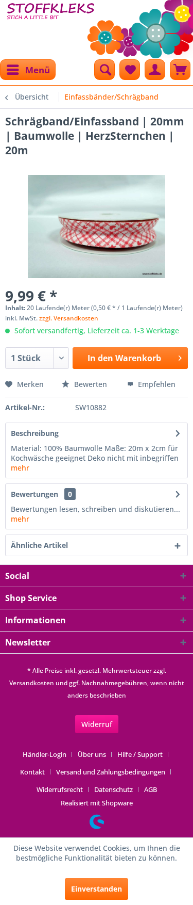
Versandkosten (31, 682)
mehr (20, 468)
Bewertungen (34, 494)
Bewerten (90, 384)
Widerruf (96, 724)
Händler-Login (44, 754)
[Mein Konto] (155, 69)
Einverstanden (96, 889)
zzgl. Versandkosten (68, 318)
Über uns (92, 754)
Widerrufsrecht (60, 789)
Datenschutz (113, 789)
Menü (37, 70)
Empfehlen (156, 384)
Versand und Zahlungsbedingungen (110, 772)
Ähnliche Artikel (39, 545)
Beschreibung (35, 433)
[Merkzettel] (129, 69)
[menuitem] (28, 69)
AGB (150, 789)
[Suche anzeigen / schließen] (104, 69)
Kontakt (32, 772)
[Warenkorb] (180, 69)
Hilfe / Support (140, 754)
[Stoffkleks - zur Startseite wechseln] (51, 26)
